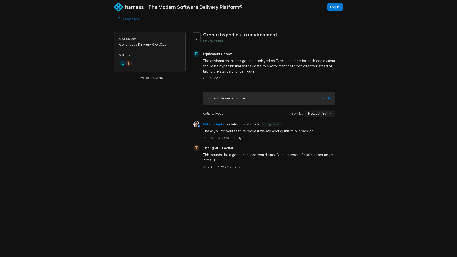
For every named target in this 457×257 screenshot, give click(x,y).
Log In (326, 98)
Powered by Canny (150, 77)
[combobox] (320, 113)
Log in (335, 7)
